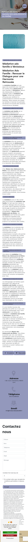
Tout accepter (10, 532)
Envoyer (6, 487)
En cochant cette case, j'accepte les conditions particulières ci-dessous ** (14, 481)
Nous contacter (22, 353)
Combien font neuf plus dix (10, 473)
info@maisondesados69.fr (14, 411)
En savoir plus (10, 353)
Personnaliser (10, 538)
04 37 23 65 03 (14, 396)
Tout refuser (10, 535)
